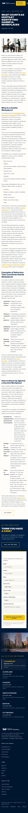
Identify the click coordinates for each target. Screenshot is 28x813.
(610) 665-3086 (7, 695)
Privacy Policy (8, 625)
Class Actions (4, 752)
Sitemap (24, 806)
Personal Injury (5, 757)
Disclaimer (13, 806)
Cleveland (7, 672)
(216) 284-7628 (7, 674)
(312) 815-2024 (7, 684)
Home (3, 11)
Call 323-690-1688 (10, 544)
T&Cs (18, 806)
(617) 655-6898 (7, 706)
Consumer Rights (5, 749)
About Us (3, 765)
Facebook (4, 794)
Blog (8, 11)
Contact (3, 775)
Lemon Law (4, 754)
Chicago (6, 682)
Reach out (20, 498)
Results (3, 770)
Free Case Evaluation (20, 3)
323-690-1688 (5, 784)
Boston (6, 703)
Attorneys (3, 768)
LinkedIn (3, 791)
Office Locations (5, 789)
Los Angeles (9, 661)
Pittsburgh (8, 712)
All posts (7, 512)
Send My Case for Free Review (14, 617)
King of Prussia (10, 693)
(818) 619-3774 (8, 663)
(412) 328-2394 (7, 715)
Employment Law (5, 747)
